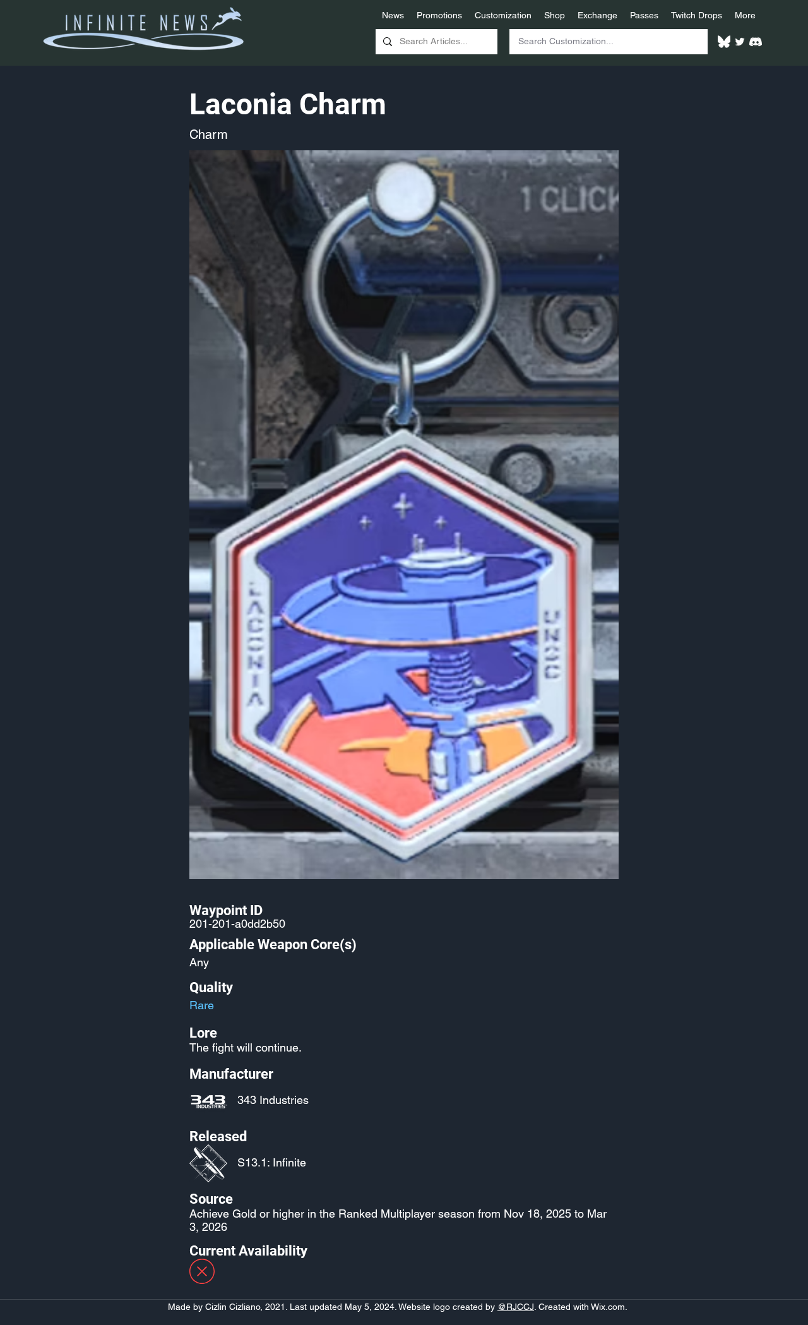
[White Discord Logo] (755, 41)
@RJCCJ (515, 1307)
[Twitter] (740, 41)
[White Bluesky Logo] (724, 41)
